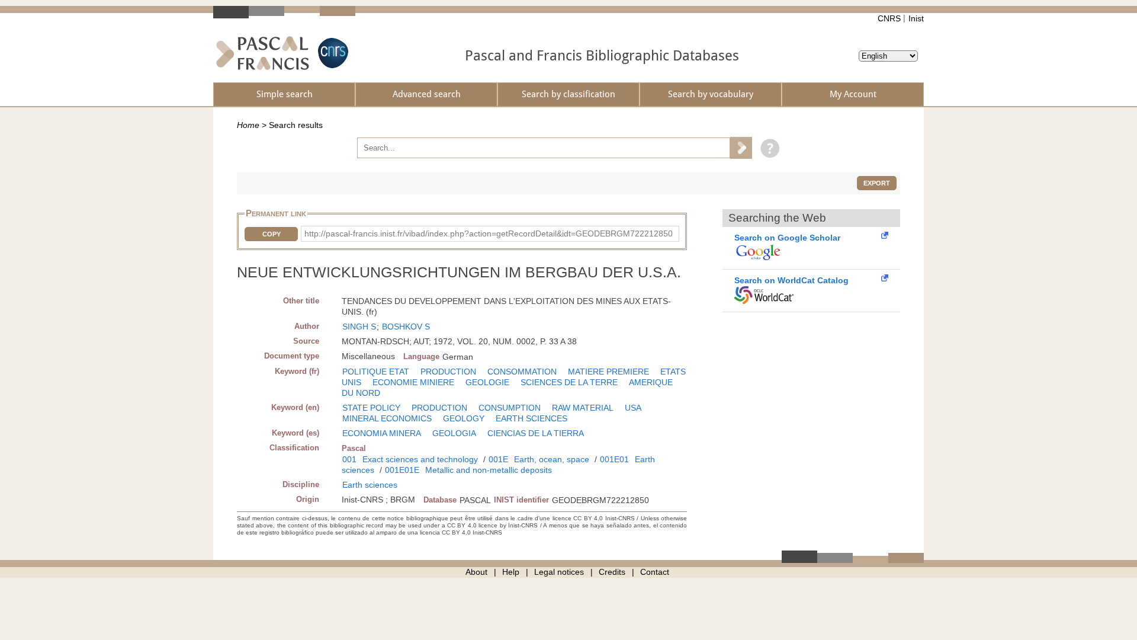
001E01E (402, 470)
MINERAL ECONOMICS (387, 418)
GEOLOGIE (487, 382)
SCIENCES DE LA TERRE (569, 382)
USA (633, 407)
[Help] (767, 147)
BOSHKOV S (406, 326)
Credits (612, 572)
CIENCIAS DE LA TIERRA (535, 433)
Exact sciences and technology (420, 459)
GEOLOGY (463, 418)
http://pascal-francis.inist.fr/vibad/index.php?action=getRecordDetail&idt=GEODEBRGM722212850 (488, 233)
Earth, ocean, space (551, 459)
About (476, 572)
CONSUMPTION (509, 407)
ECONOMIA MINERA (381, 433)
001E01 (614, 459)
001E (498, 459)
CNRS (889, 18)
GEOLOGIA (454, 433)
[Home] (262, 53)
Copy (271, 234)
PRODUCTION (448, 371)
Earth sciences (369, 484)
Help (510, 572)
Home (248, 125)
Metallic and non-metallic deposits (488, 470)
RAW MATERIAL (583, 407)
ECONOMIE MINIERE (413, 382)
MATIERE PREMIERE (608, 371)
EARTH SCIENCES (531, 418)
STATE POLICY (371, 407)
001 (349, 459)
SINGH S (359, 326)
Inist (916, 18)
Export (876, 183)
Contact (654, 572)
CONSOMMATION (522, 371)
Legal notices (559, 572)
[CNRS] (331, 53)
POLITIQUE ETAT (375, 371)
